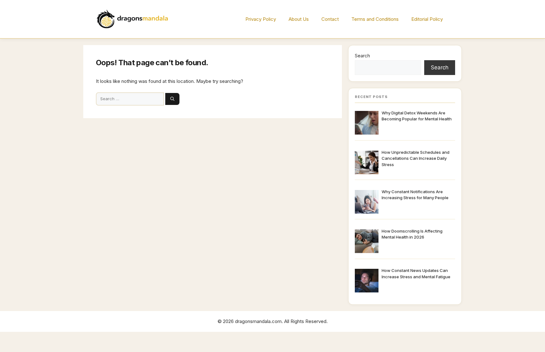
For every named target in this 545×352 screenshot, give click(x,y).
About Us (299, 19)
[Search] (172, 99)
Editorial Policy (427, 19)
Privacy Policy (260, 19)
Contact (330, 19)
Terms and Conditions (375, 19)
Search (362, 56)
